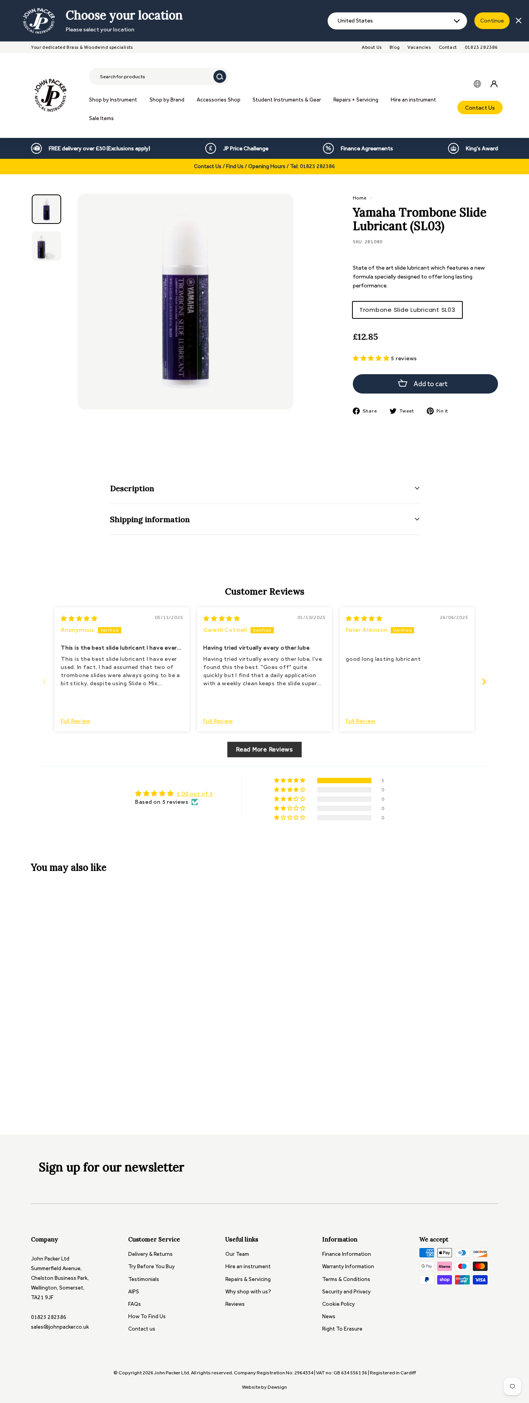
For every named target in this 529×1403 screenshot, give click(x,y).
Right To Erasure (342, 1329)
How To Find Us (147, 1316)
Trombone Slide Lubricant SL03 (407, 310)
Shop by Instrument (113, 99)
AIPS (133, 1291)
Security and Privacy (346, 1291)
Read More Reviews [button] (264, 749)
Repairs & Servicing (248, 1279)
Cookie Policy (338, 1304)
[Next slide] (484, 681)
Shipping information (150, 519)
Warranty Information (348, 1266)
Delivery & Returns (150, 1254)
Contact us (141, 1329)
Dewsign (277, 1387)
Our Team (237, 1254)
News (328, 1316)
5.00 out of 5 (195, 793)
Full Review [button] (75, 720)
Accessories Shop (218, 99)
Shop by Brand (166, 99)
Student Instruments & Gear (286, 99)
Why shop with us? (248, 1291)
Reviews (235, 1304)
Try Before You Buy (151, 1266)
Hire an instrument (413, 99)
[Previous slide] (44, 681)
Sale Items (101, 118)
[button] (372, 358)
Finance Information (346, 1254)
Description (132, 488)
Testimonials (143, 1279)
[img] (79, 618)
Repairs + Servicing (355, 99)
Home (359, 198)
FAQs (134, 1304)
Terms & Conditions (346, 1279)
